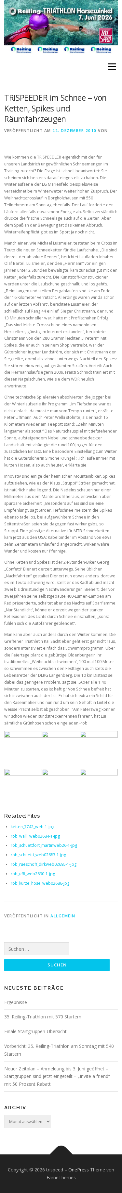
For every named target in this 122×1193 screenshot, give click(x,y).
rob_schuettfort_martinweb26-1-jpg (44, 845)
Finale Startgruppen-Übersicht (35, 1031)
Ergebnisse (15, 1002)
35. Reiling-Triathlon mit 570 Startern (42, 1017)
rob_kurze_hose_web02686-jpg (40, 883)
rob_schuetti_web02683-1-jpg (38, 855)
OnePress (78, 1170)
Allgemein (62, 916)
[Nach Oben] (61, 1154)
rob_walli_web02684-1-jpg (35, 836)
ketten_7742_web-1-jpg (32, 826)
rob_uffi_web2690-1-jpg (33, 874)
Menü (111, 66)
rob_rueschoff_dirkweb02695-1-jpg (43, 864)
